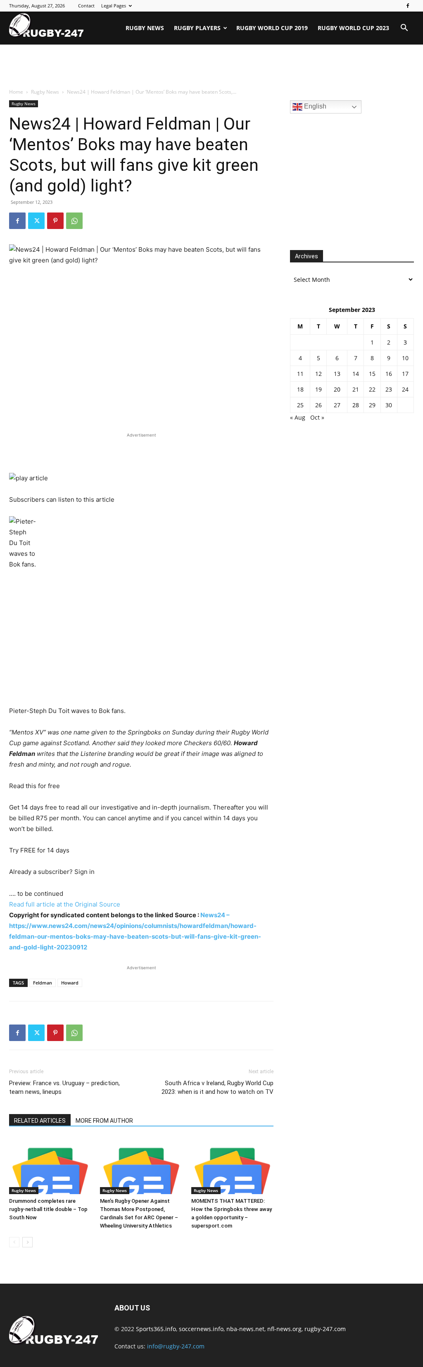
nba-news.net (245, 1329)
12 (318, 374)
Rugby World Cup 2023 (353, 28)
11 (300, 374)
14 (355, 374)
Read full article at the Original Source (64, 904)
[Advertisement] (211, 66)
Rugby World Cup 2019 (272, 28)
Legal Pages (113, 5)
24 (405, 389)
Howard (69, 983)
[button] (404, 29)
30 (388, 405)
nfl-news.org (284, 1329)
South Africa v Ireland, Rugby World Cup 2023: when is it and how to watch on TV (217, 1087)
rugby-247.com (325, 1329)
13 (337, 374)
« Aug (297, 417)
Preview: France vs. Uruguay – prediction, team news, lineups (64, 1087)
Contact (86, 5)
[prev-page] (14, 1242)
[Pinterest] (55, 220)
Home (16, 91)
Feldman (42, 983)
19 (318, 389)
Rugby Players (197, 28)
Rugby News (145, 28)
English (314, 106)
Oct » (317, 417)
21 (355, 389)
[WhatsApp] (74, 220)
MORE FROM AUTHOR (104, 1120)
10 (405, 358)
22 (372, 389)
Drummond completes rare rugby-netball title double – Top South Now (48, 1209)
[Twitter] (36, 220)
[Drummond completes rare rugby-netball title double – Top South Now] (50, 1166)
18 (300, 389)
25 (300, 405)
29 (372, 405)
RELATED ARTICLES (40, 1120)
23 (388, 389)
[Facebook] (408, 6)
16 (388, 374)
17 (405, 374)
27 (337, 405)
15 (372, 374)
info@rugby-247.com (175, 1346)
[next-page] (27, 1242)
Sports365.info (156, 1329)
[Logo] (46, 25)
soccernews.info (201, 1329)
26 (318, 405)
